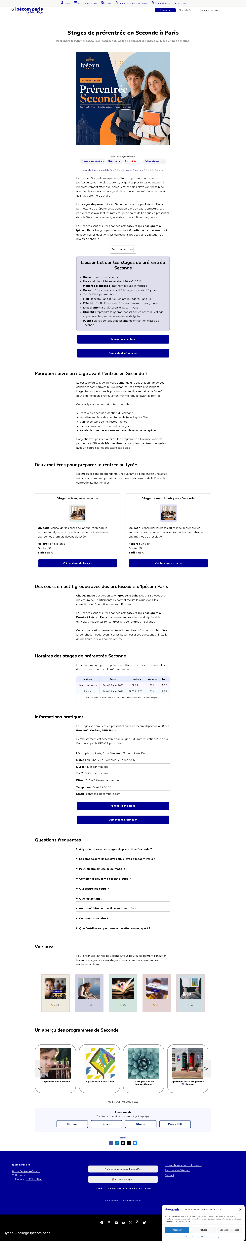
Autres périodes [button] (152, 161)
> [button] (206, 1069)
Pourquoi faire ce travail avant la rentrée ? (107, 908)
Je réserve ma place (123, 339)
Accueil (86, 170)
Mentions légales (208, 1237)
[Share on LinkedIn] (117, 1143)
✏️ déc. (123, 1005)
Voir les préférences (229, 1229)
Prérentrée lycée (122, 170)
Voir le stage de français (77, 563)
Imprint (219, 1237)
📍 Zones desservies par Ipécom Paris (123, 1169)
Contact (169, 1175)
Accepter (177, 1229)
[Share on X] (123, 1143)
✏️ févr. (157, 1005)
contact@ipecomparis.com (103, 793)
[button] (240, 1209)
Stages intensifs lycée (102, 170)
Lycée (106, 1124)
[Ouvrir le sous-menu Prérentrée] (139, 161)
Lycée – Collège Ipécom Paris (28, 1233)
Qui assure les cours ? (94, 888)
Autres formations (209, 10)
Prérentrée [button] (130, 161)
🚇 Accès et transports (123, 1179)
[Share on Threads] (129, 1143)
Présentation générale (92, 161)
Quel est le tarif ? (90, 898)
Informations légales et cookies (183, 1165)
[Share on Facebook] (111, 1143)
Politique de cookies (192, 1237)
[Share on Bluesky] (135, 1143)
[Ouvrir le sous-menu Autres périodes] (163, 161)
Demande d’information (123, 353)
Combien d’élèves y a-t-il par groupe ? (105, 878)
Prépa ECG (175, 1124)
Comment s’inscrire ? (93, 918)
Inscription (165, 10)
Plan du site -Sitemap (177, 1170)
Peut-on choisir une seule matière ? (103, 869)
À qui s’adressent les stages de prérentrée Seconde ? (115, 849)
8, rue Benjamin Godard (26, 1171)
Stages (140, 1124)
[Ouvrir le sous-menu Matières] (119, 161)
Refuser (203, 1229)
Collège (72, 1124)
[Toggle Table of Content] (130, 249)
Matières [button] (112, 161)
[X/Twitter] (130, 1222)
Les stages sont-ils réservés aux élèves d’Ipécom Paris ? (117, 859)
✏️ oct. (89, 1005)
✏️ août (55, 1005)
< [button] (40, 1069)
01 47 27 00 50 (34, 1179)
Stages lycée (185, 10)
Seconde (137, 170)
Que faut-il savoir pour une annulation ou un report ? (114, 928)
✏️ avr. (190, 1005)
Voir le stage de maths (168, 563)
